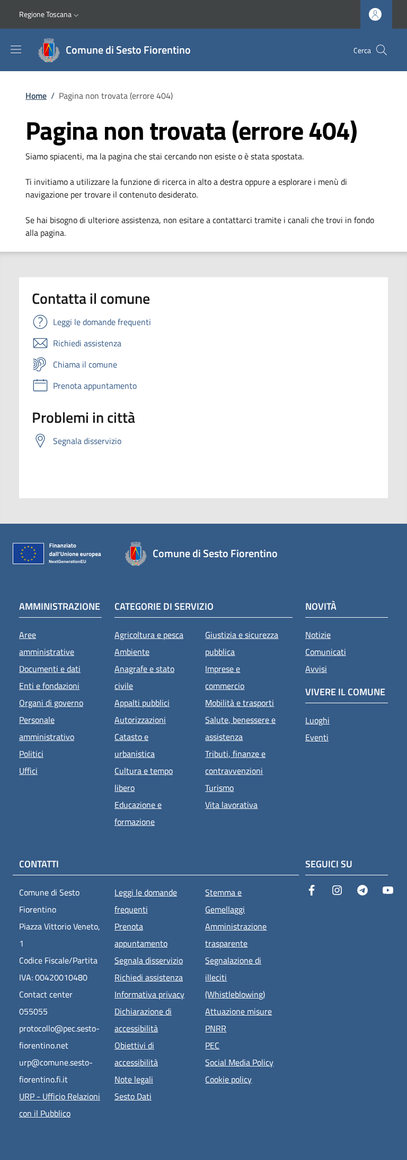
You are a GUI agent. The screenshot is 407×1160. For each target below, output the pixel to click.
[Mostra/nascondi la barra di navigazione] (15, 49)
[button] (50, 14)
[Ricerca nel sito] (381, 50)
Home (36, 95)
